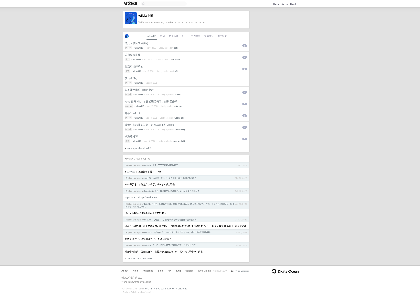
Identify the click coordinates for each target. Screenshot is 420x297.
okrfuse (147, 245)
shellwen (148, 232)
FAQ (178, 270)
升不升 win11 (132, 113)
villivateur (179, 117)
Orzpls (179, 106)
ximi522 (176, 71)
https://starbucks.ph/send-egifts (141, 197)
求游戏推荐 (131, 136)
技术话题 (173, 36)
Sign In (293, 3)
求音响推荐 (131, 78)
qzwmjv (176, 59)
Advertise (148, 270)
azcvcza (131, 171)
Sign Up (284, 3)
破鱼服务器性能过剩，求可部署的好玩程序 (150, 125)
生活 (154, 165)
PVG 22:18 (161, 288)
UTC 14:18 (150, 288)
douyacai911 (179, 141)
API (169, 270)
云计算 (156, 178)
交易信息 (208, 36)
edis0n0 (147, 219)
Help (135, 270)
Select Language (241, 270)
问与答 (128, 47)
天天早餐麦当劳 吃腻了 (168, 165)
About (124, 270)
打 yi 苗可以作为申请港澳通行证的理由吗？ (180, 219)
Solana (189, 270)
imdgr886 (148, 191)
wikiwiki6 (151, 36)
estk (176, 47)
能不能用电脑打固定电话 (139, 90)
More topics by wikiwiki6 (138, 148)
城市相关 (222, 36)
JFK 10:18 (182, 288)
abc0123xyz (180, 129)
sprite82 (147, 178)
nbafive (147, 165)
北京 (127, 59)
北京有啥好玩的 (134, 66)
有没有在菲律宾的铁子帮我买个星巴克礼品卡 (179, 191)
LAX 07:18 (172, 288)
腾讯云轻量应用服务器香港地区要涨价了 (178, 178)
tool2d (147, 203)
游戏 (127, 141)
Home (276, 3)
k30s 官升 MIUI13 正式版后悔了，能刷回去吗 (151, 101)
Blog (160, 270)
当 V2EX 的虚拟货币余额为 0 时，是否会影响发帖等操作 (186, 232)
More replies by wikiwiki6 (139, 258)
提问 (162, 36)
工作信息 (195, 36)
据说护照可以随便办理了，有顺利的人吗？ (178, 245)
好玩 (184, 36)
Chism (178, 94)
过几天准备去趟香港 (136, 43)
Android (128, 106)
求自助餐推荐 (132, 55)
